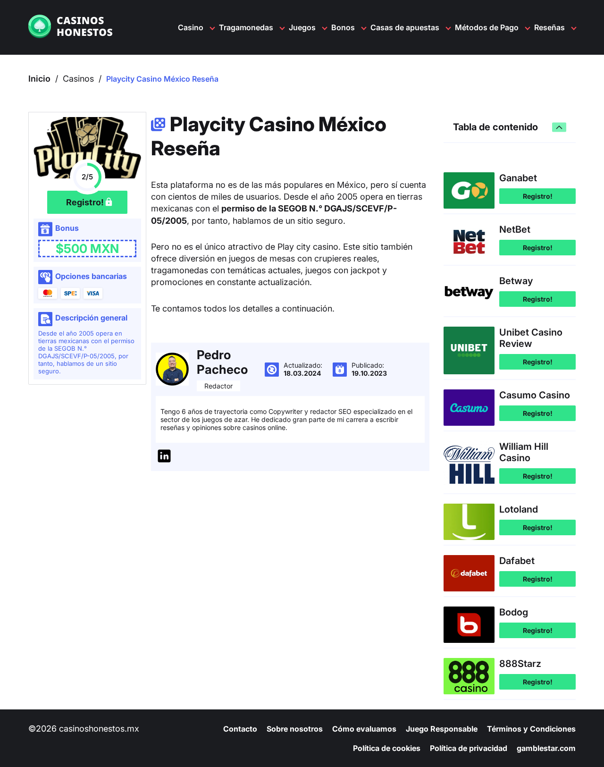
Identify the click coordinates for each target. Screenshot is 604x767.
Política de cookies (386, 748)
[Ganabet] (469, 190)
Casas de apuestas (404, 27)
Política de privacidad (468, 748)
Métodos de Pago (487, 27)
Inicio (39, 79)
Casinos (78, 79)
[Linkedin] (164, 456)
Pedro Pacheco (222, 362)
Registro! (538, 196)
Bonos (343, 27)
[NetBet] (469, 242)
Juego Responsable (442, 728)
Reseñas (549, 27)
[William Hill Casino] (469, 465)
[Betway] (469, 293)
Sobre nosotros (295, 728)
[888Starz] (469, 676)
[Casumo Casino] (469, 407)
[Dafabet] (469, 573)
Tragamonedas (246, 27)
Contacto (240, 728)
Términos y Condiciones (531, 728)
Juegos (302, 27)
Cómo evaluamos (364, 728)
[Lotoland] (469, 522)
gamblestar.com (546, 748)
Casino (190, 27)
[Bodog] (469, 625)
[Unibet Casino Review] (469, 350)
